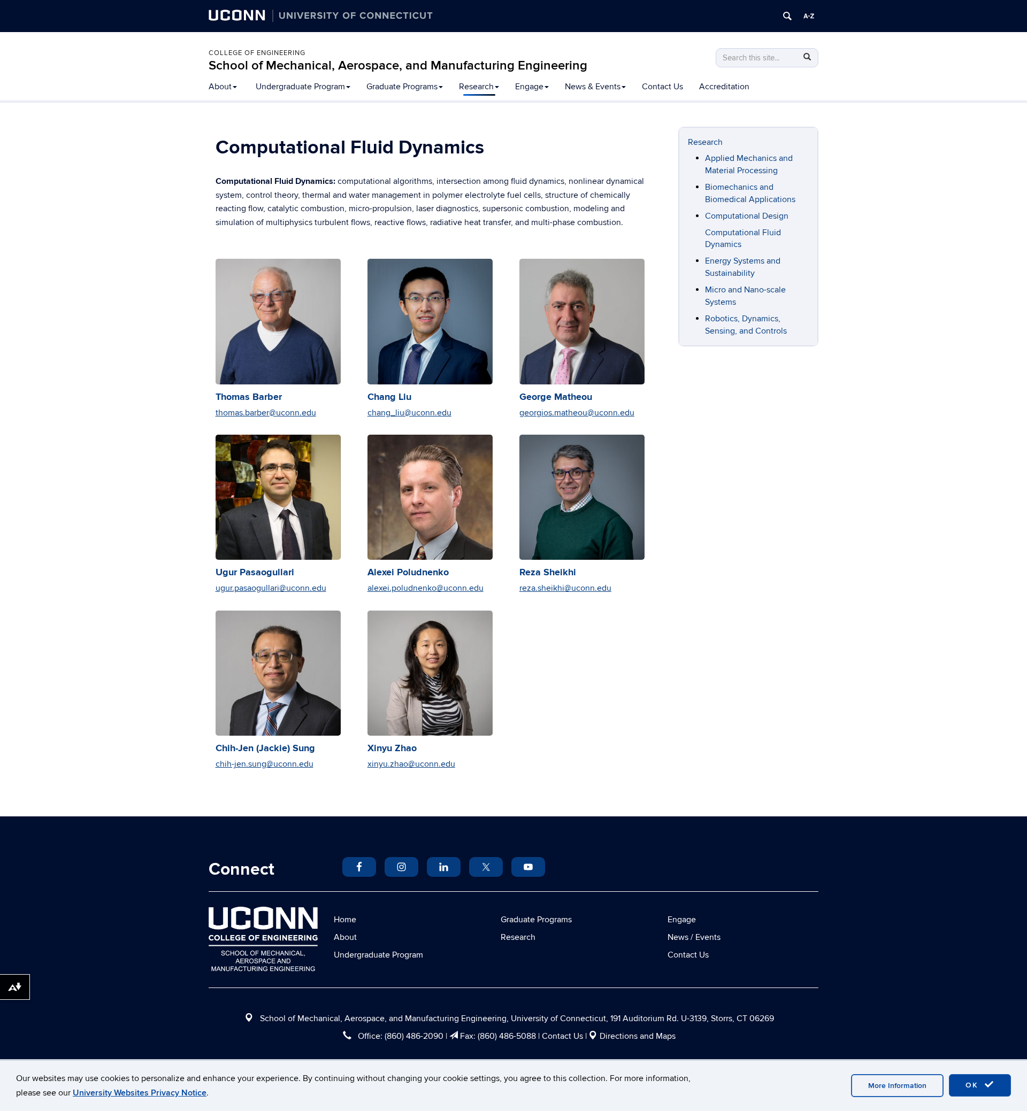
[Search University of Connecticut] (787, 16)
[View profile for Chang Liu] (430, 321)
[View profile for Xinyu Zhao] (430, 673)
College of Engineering (257, 53)
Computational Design (746, 216)
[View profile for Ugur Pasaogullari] (278, 497)
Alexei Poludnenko (408, 572)
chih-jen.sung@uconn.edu (264, 764)
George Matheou (555, 397)
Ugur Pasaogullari (255, 572)
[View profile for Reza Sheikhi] (582, 497)
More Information (897, 1085)
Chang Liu (389, 397)
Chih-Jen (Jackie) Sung (265, 748)
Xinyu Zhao (392, 748)
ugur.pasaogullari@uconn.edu (271, 588)
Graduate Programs (402, 86)
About (220, 86)
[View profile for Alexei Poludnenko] (430, 497)
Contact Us (662, 86)
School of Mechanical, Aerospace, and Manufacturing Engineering (398, 65)
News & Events (592, 86)
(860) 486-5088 (507, 1036)
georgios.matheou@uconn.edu (576, 412)
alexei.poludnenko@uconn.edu (425, 588)
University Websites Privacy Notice (139, 1092)
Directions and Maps (638, 1036)
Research (476, 86)
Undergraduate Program (300, 86)
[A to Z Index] (808, 16)
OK (973, 1085)
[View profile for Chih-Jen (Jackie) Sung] (278, 673)
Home (345, 919)
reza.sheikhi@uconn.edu (565, 588)
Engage (529, 86)
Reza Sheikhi (547, 572)
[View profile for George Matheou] (582, 321)
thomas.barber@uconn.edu (266, 412)
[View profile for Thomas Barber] (278, 321)
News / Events (694, 937)
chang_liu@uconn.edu (409, 412)
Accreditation (724, 86)
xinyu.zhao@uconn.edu (411, 764)
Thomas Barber (249, 397)
